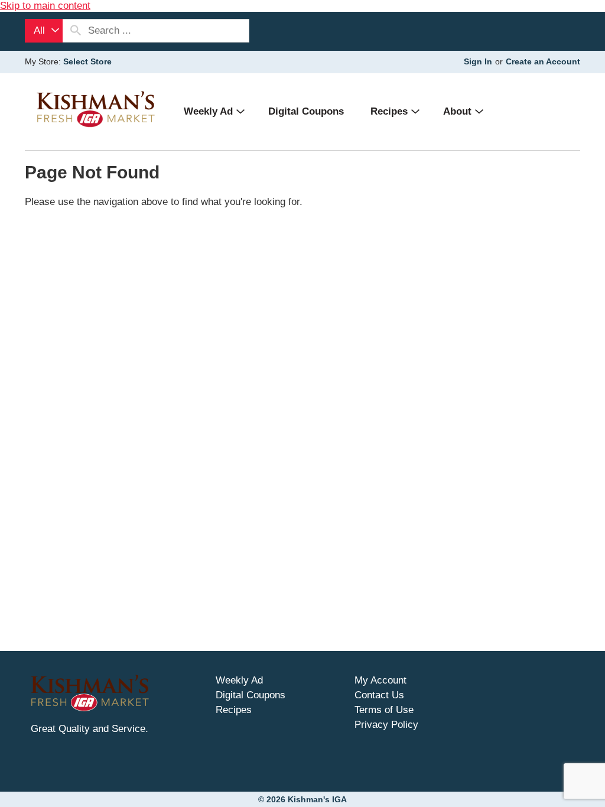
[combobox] (44, 31)
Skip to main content (45, 5)
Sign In (478, 61)
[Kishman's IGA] (96, 109)
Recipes (234, 709)
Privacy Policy (386, 724)
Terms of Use (384, 709)
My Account (380, 680)
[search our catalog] (76, 31)
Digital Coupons (250, 695)
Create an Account (543, 61)
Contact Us (379, 695)
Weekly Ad (239, 680)
